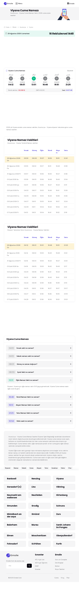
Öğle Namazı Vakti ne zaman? (23, 380)
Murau (35, 524)
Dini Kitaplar (59, 563)
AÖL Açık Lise (39, 560)
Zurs (58, 514)
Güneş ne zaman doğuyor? (23, 364)
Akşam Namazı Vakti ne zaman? (24, 405)
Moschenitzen (39, 535)
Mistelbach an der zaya (14, 515)
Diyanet (7, 468)
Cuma (7, 27)
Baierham (12, 524)
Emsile (16, 578)
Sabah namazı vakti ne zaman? (24, 356)
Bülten (57, 566)
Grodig (35, 505)
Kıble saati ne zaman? (21, 421)
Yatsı (46, 468)
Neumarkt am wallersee (14, 496)
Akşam (39, 468)
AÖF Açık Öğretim (41, 563)
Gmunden (12, 505)
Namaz (16, 468)
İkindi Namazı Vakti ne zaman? (24, 397)
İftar (70, 468)
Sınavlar (37, 569)
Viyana (60, 478)
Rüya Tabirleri (60, 569)
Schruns (60, 505)
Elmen (10, 535)
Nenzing (36, 478)
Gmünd (35, 514)
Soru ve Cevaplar (61, 560)
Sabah (24, 468)
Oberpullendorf (64, 535)
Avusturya (23, 27)
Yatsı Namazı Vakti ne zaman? (24, 413)
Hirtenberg (61, 495)
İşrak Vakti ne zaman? (21, 372)
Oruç (62, 578)
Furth (59, 543)
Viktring (60, 486)
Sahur (63, 468)
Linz (34, 486)
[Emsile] (8, 3)
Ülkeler (14, 27)
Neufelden (37, 495)
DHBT (37, 566)
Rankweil (11, 478)
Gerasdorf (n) (14, 486)
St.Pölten (36, 543)
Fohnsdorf (12, 543)
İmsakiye (55, 468)
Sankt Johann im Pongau (63, 526)
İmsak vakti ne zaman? (21, 348)
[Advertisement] (39, 51)
